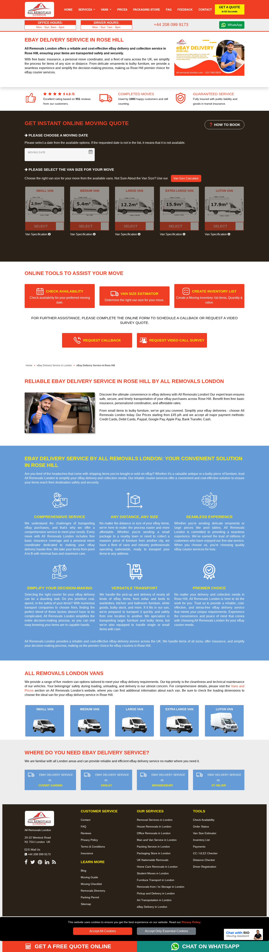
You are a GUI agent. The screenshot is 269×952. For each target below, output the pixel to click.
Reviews (86, 833)
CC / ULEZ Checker (205, 853)
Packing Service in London (153, 846)
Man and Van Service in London (157, 839)
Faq (169, 9)
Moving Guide (89, 877)
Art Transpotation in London (154, 900)
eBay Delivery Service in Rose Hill (95, 365)
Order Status (201, 826)
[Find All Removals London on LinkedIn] (47, 862)
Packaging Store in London (154, 853)
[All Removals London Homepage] (39, 9)
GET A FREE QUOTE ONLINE (72, 946)
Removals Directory (93, 890)
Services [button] (85, 9)
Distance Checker (204, 860)
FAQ (83, 826)
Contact (205, 9)
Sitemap (86, 904)
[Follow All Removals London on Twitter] (32, 862)
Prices (122, 9)
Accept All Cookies (102, 931)
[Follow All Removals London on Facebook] (26, 862)
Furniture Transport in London (155, 880)
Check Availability (203, 819)
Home (68, 9)
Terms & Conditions (93, 846)
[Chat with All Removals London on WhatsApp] (176, 946)
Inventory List (201, 839)
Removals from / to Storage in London (160, 886)
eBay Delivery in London (152, 906)
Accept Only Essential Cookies (166, 931)
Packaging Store (146, 9)
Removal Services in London (155, 819)
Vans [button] (105, 9)
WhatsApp (235, 25)
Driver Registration (204, 866)
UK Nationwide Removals (152, 860)
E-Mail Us (33, 849)
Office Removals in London (154, 833)
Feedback (185, 9)
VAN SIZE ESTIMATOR (134, 297)
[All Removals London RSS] (54, 862)
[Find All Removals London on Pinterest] (40, 862)
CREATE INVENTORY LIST (209, 296)
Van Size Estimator (204, 833)
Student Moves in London (153, 873)
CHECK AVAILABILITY (60, 296)
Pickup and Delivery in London (156, 893)
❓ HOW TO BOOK (224, 125)
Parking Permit (90, 897)
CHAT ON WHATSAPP (210, 946)
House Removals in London (154, 826)
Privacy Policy (191, 922)
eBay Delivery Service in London (54, 365)
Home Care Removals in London (157, 866)
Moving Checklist (91, 884)
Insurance (87, 853)
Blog (83, 870)
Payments (199, 846)
